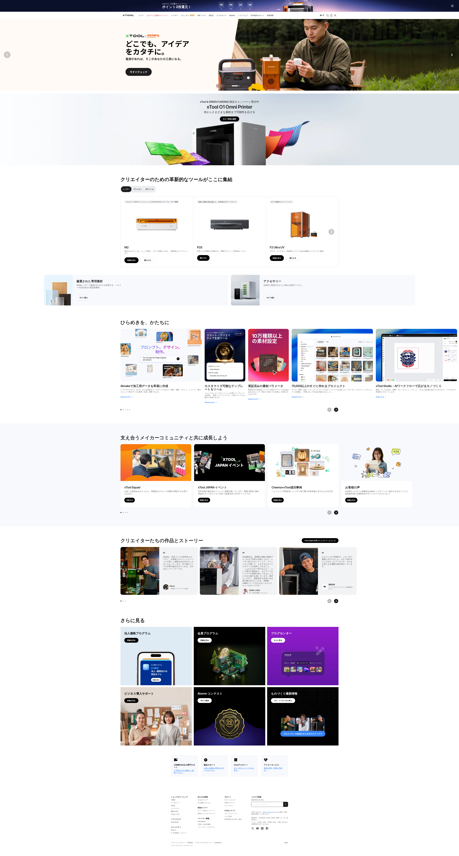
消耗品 (173, 805)
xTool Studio (175, 822)
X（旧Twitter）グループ (178, 833)
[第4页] (127, 512)
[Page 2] (123, 409)
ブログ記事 (228, 816)
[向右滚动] (336, 512)
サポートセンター (230, 800)
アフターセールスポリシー (203, 842)
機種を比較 (174, 811)
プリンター (137, 189)
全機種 (173, 800)
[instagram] (262, 828)
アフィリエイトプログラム (206, 827)
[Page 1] (120, 409)
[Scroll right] (336, 409)
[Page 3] (125, 409)
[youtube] (257, 828)
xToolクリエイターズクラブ (206, 813)
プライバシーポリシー (178, 842)
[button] (451, 54)
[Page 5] (129, 409)
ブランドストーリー (230, 813)
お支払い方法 (175, 814)
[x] (252, 828)
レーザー (126, 189)
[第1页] (120, 512)
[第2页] (123, 512)
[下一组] (331, 231)
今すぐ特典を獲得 (229, 119)
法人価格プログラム (204, 803)
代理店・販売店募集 (204, 824)
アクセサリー (175, 803)
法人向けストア (203, 800)
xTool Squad (201, 821)
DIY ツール (150, 189)
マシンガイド (228, 805)
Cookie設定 (218, 842)
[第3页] (125, 512)
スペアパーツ (175, 808)
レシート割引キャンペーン (206, 811)
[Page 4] (127, 409)
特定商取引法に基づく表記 (233, 819)
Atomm (173, 830)
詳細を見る (131, 260)
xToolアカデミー (229, 803)
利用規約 (190, 842)
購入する (147, 260)
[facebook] (267, 828)
